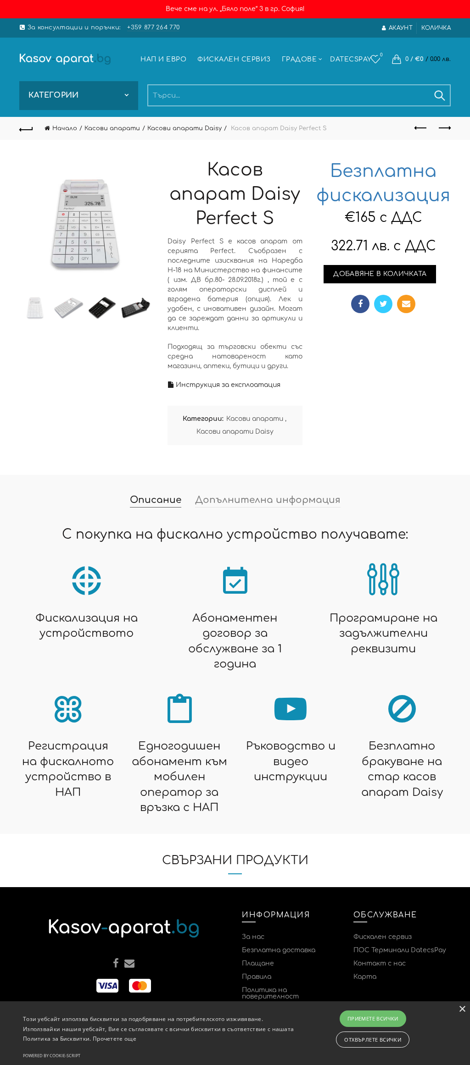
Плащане (258, 963)
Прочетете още (114, 1039)
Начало (64, 128)
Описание (155, 500)
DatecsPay (351, 59)
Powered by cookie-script (51, 1056)
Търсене (439, 95)
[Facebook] (360, 304)
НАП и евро (163, 59)
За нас (253, 936)
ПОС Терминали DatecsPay (399, 950)
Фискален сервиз (234, 59)
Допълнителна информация (268, 500)
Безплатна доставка (278, 950)
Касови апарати (112, 128)
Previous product (420, 128)
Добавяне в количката (379, 273)
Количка (436, 28)
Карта (364, 976)
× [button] (462, 1009)
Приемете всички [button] (372, 1018)
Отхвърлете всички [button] (372, 1039)
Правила (256, 976)
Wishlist (381, 54)
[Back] (26, 128)
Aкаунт (401, 28)
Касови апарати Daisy (184, 128)
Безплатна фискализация (383, 183)
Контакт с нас (379, 963)
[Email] (406, 304)
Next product (443, 128)
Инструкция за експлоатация (227, 384)
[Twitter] (383, 304)
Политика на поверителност (270, 993)
